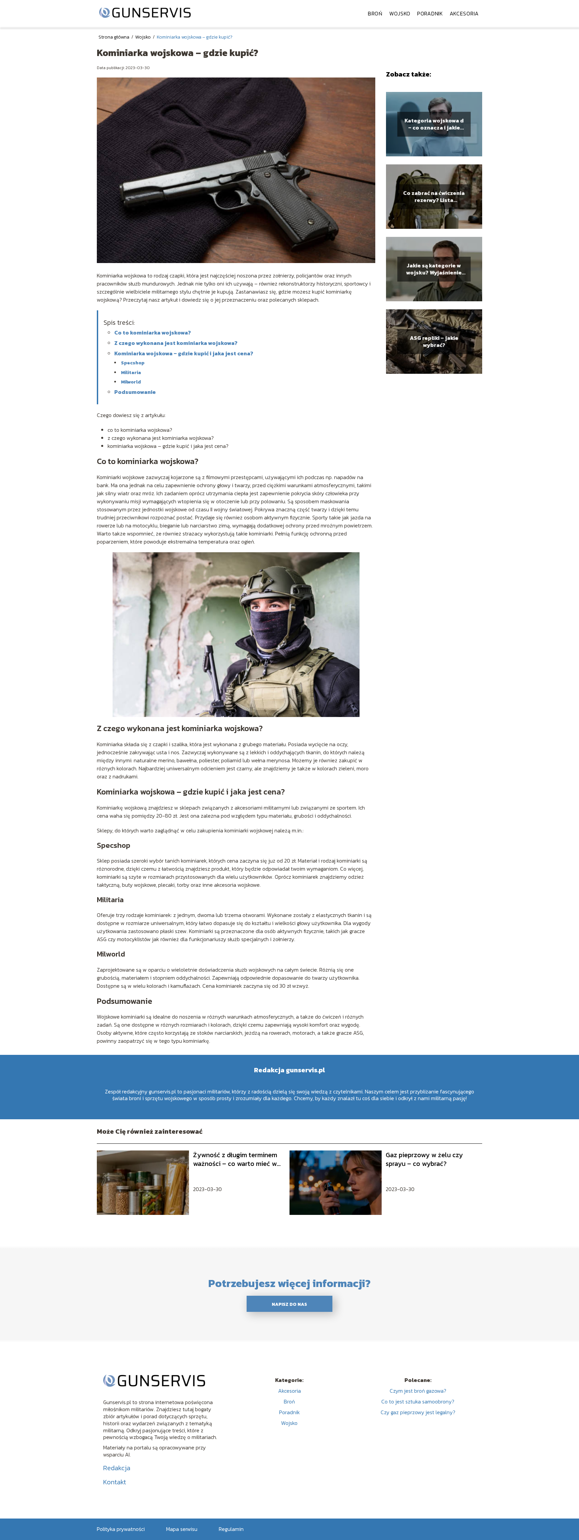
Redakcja (116, 1468)
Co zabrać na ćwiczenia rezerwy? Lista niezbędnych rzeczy (434, 197)
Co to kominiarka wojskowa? (152, 332)
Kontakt (114, 1482)
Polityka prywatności (121, 1529)
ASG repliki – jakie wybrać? (434, 342)
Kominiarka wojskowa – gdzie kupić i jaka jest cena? (183, 353)
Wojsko (399, 13)
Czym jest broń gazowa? (418, 1391)
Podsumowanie (135, 392)
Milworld (131, 382)
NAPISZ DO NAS (289, 1304)
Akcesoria (464, 13)
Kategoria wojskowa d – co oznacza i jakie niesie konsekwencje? (434, 124)
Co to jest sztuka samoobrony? (417, 1401)
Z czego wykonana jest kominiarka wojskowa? (176, 343)
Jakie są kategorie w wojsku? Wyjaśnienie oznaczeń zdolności (434, 269)
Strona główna (114, 37)
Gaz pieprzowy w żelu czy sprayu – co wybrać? (424, 1159)
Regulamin (231, 1529)
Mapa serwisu (181, 1529)
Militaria (131, 372)
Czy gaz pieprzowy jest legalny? (418, 1412)
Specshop (133, 362)
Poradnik (430, 13)
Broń (375, 13)
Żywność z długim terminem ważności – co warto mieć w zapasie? (235, 1159)
